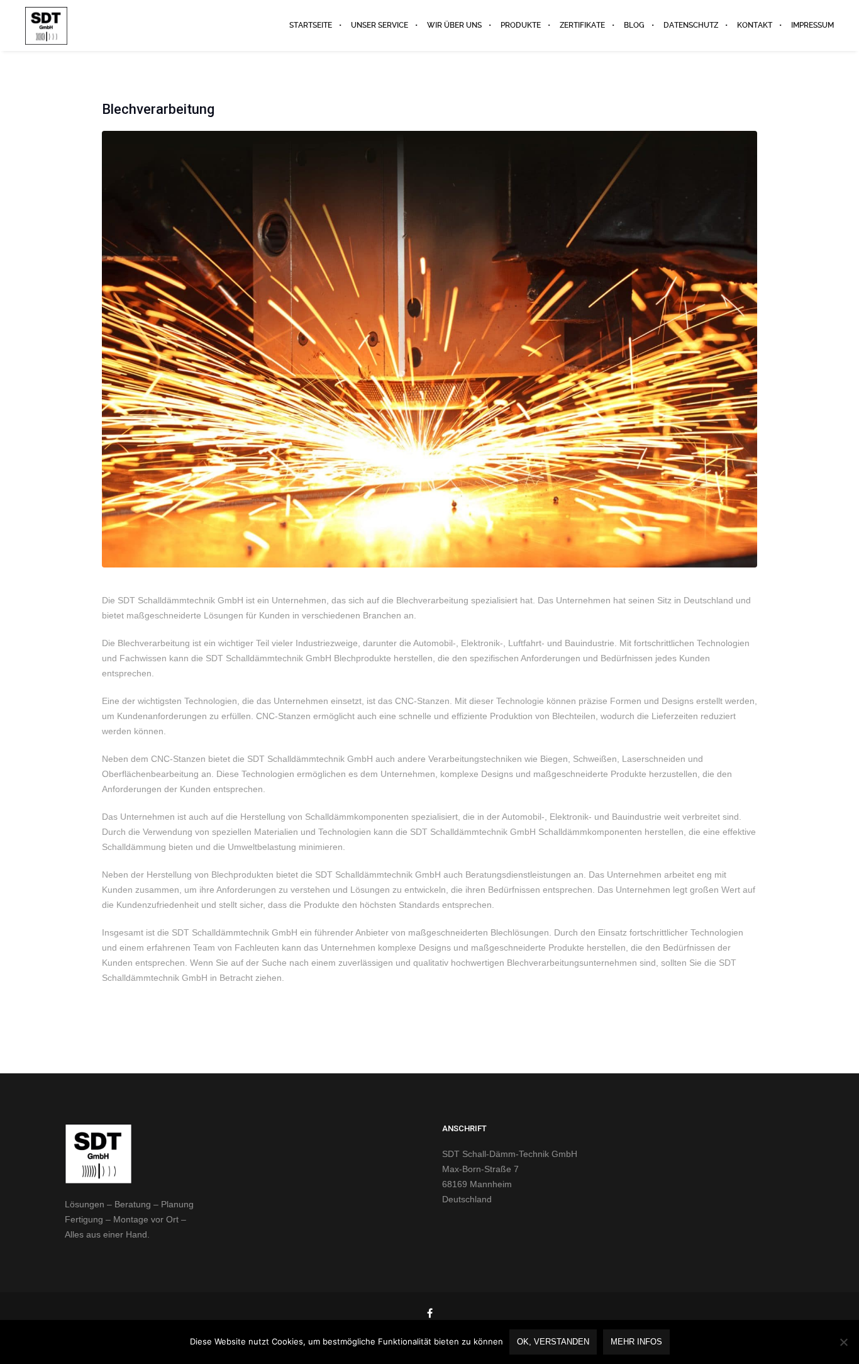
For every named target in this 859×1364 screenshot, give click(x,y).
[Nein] (843, 1342)
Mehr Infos (636, 1341)
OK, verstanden (553, 1341)
